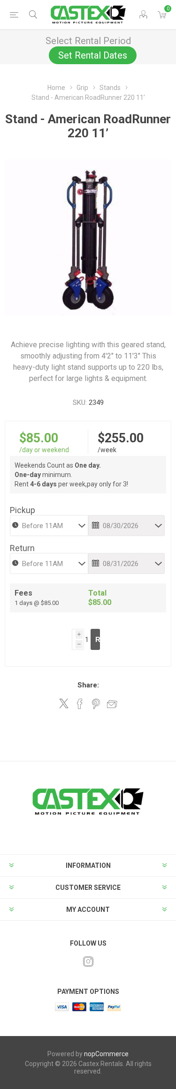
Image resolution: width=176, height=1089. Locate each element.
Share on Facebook (80, 704)
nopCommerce (106, 1054)
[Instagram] (88, 961)
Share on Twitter (64, 703)
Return (22, 548)
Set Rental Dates (92, 55)
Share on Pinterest (96, 704)
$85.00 (38, 438)
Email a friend (112, 704)
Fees (23, 593)
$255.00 (121, 438)
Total (97, 593)
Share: (88, 685)
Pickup (22, 510)
